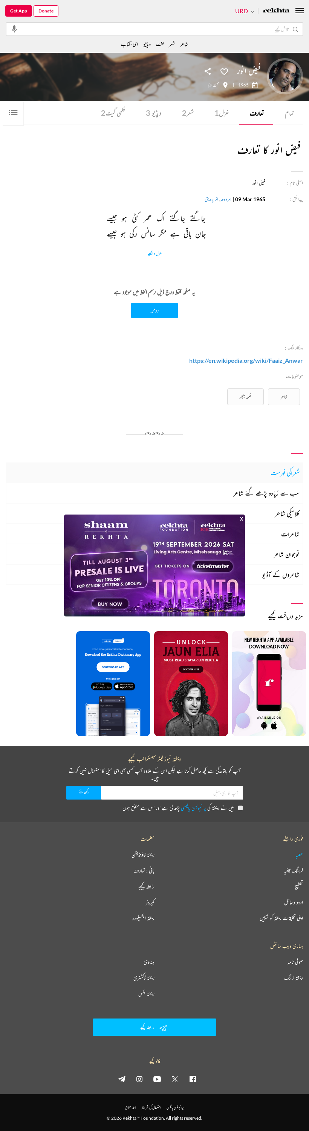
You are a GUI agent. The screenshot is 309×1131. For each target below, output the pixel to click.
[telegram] (122, 1079)
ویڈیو (153, 112)
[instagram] (139, 1079)
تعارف (257, 112)
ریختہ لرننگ (293, 978)
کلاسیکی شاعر (287, 513)
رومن (154, 310)
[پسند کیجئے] (224, 71)
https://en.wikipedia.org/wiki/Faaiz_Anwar (246, 360)
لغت (160, 44)
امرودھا (225, 199)
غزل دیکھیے (155, 253)
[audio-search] (14, 29)
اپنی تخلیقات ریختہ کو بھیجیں (281, 918)
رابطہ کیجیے (146, 886)
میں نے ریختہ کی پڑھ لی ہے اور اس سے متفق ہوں (178, 807)
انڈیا (210, 85)
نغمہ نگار (245, 396)
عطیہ (299, 855)
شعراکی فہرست (285, 472)
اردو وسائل (293, 902)
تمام (289, 112)
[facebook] (193, 1079)
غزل (221, 112)
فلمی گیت (113, 112)
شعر (188, 112)
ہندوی (149, 962)
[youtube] (157, 1079)
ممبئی (216, 85)
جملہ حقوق (130, 1107)
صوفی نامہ (295, 962)
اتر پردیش (211, 199)
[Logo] (276, 11)
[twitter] (175, 1079)
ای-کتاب (129, 44)
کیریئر (149, 902)
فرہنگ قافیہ (293, 871)
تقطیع (299, 886)
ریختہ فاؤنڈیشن (143, 855)
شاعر (284, 396)
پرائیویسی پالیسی (193, 807)
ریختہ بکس (146, 994)
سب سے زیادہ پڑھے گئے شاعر (266, 493)
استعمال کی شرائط (151, 1107)
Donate (46, 11)
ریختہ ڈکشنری (143, 978)
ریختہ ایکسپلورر (143, 918)
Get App (18, 11)
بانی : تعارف (143, 871)
